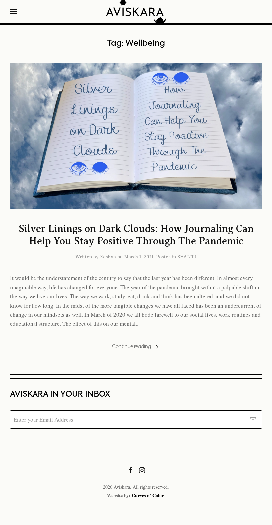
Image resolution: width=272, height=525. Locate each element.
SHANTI (186, 256)
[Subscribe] (253, 419)
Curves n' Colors (148, 495)
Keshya (108, 256)
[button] (13, 11)
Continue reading (131, 346)
